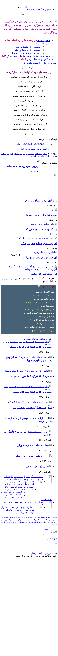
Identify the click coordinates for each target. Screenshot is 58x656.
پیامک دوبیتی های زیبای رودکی (41, 229)
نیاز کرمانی (35, 156)
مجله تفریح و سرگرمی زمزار (44, 553)
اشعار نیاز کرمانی (26, 153)
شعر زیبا (47, 522)
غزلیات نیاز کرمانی (48, 156)
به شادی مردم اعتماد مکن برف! (40, 200)
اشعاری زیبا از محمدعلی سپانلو (43, 317)
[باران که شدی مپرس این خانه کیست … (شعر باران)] (48, 418)
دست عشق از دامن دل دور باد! (40, 214)
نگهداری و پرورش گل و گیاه (25, 52)
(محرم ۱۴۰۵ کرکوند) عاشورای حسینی (31, 376)
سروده (13, 517)
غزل (11, 153)
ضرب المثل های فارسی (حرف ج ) (42, 331)
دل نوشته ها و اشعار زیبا (32, 63)
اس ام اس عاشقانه (22, 517)
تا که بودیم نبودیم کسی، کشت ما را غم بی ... (39, 313)
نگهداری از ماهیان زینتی (27, 46)
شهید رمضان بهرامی (47, 306)
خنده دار (39, 522)
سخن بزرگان (30, 519)
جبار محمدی (53, 524)
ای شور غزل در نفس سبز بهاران (40, 257)
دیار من (30, 59)
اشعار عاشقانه (41, 153)
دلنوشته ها (28, 56)
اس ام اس (53, 517)
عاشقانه (30, 517)
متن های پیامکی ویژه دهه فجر (44, 299)
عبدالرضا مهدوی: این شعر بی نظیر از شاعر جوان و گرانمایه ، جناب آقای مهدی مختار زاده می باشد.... (17, 510)
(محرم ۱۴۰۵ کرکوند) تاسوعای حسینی (32, 391)
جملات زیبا (37, 519)
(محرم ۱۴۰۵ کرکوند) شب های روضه (32, 407)
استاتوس (54, 519)
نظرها (36, 339)
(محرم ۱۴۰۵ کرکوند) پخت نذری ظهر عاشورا (29, 359)
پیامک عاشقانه (6, 517)
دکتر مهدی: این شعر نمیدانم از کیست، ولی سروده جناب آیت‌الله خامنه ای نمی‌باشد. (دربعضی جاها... (18, 484)
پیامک (45, 517)
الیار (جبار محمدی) (30, 522)
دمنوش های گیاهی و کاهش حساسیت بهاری (39, 327)
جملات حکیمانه (42, 56)
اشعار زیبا (7, 519)
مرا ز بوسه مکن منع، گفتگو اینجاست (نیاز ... (39, 295)
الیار (43, 522)
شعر (16, 153)
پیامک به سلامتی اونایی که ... (44, 324)
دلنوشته (40, 517)
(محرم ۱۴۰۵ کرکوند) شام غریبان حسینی (30, 346)
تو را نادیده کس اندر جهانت (44, 274)
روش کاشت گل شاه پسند (45, 292)
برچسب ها (28, 339)
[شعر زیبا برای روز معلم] (46, 456)
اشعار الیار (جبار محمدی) (16, 522)
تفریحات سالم (41, 43)
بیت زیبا (6, 522)
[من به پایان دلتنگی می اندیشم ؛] (39, 431)
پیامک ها (41, 40)
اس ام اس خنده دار (16, 519)
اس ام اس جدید (46, 519)
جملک (35, 517)
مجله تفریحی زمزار (49, 63)
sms (2, 522)
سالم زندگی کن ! (14, 56)
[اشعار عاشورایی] (43, 445)
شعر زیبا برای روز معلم (27, 455)
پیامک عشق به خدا (35, 466)
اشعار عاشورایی (25, 445)
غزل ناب (5, 153)
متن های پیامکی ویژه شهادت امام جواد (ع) (40, 302)
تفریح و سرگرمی (44, 9)
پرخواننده (43, 339)
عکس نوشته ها (42, 59)
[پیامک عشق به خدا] (49, 466)
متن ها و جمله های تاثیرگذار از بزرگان (41, 320)
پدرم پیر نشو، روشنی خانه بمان (23, 166)
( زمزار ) (29, 134)
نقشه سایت (32, 9)
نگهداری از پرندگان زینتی (27, 49)
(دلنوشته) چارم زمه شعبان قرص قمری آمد (39, 310)
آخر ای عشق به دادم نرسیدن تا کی (38, 243)
